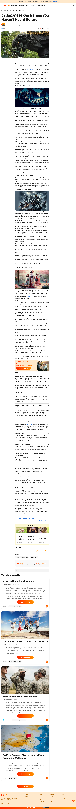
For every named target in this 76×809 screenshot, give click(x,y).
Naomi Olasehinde (8, 699)
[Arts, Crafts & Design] (2, 28)
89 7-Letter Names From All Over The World (25, 641)
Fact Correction (46, 570)
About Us (39, 796)
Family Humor (33, 5)
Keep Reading (26, 602)
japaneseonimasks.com (20, 550)
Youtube (51, 803)
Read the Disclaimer (22, 570)
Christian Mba (14, 23)
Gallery (5, 56)
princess (29, 296)
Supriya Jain (7, 644)
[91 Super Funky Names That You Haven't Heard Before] (32, 530)
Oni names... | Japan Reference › (25, 518)
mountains (29, 424)
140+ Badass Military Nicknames (20, 696)
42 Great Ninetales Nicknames (18, 581)
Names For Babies (13, 778)
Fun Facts (21, 5)
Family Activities (14, 5)
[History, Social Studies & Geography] (3, 720)
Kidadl (2, 10)
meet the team (40, 798)
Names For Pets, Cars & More (21, 534)
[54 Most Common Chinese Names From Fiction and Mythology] (25, 738)
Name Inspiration (41, 5)
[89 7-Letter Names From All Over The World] (25, 624)
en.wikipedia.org (31, 550)
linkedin (51, 801)
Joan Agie (11, 25)
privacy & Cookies (65, 798)
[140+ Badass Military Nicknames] (25, 679)
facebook (52, 796)
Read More (55, 1)
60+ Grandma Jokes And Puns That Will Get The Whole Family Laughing (35, 1)
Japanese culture (30, 69)
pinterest (51, 798)
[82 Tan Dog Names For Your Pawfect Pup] (43, 530)
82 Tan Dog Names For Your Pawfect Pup (43, 538)
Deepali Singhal (7, 584)
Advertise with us (28, 798)
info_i (4, 28)
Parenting (26, 5)
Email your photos (23, 368)
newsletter (39, 799)
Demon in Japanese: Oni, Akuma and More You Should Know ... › (33, 521)
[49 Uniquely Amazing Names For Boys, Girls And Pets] (21, 530)
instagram (51, 799)
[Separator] (73, 801)
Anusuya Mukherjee (23, 25)
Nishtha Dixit (7, 761)
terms (63, 796)
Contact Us (27, 796)
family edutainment (41, 801)
